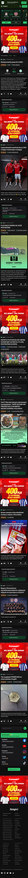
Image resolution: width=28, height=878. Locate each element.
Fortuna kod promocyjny (7, 830)
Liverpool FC (17, 848)
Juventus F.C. (17, 862)
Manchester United (18, 851)
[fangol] (14, 809)
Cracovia (4, 853)
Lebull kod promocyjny (7, 822)
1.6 (4, 19)
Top (14, 55)
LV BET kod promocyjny (7, 829)
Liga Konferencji (18, 837)
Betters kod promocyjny (7, 834)
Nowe (10, 55)
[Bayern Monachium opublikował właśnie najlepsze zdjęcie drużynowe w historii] (14, 602)
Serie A (16, 830)
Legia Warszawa (6, 844)
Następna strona (13, 769)
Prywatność (17, 815)
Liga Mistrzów (17, 834)
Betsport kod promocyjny (7, 823)
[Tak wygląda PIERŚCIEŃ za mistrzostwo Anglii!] (14, 697)
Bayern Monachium (18, 857)
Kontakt (16, 813)
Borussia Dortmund (18, 858)
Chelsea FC (17, 846)
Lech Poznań (5, 848)
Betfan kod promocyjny (7, 832)
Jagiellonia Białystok (6, 855)
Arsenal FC (17, 844)
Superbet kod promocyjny (8, 825)
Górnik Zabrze (5, 850)
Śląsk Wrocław (5, 851)
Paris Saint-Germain (18, 860)
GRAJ (6, 22)
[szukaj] (20, 6)
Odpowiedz (12, 106)
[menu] (2, 6)
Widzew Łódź (5, 858)
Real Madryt (17, 853)
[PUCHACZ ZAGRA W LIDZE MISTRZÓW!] (14, 252)
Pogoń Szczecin (6, 857)
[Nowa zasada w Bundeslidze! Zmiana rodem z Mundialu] (14, 535)
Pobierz (24, 2)
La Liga (16, 827)
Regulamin (5, 815)
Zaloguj (24, 6)
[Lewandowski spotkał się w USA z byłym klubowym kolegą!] (14, 171)
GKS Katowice (5, 862)
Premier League (17, 825)
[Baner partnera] (14, 39)
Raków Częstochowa (7, 860)
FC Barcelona (17, 855)
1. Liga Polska (17, 822)
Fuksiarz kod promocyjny (7, 827)
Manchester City (18, 850)
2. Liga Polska (17, 823)
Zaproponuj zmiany (7, 813)
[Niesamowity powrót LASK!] (14, 75)
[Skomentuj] (25, 728)
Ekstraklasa (17, 820)
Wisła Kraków (5, 846)
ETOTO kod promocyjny (7, 820)
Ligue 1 (16, 832)
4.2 (11, 19)
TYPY (16, 22)
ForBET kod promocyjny (7, 837)
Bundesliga (17, 829)
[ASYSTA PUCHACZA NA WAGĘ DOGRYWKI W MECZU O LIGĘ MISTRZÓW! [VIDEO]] (14, 356)
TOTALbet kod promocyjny (8, 839)
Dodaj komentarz (13, 109)
